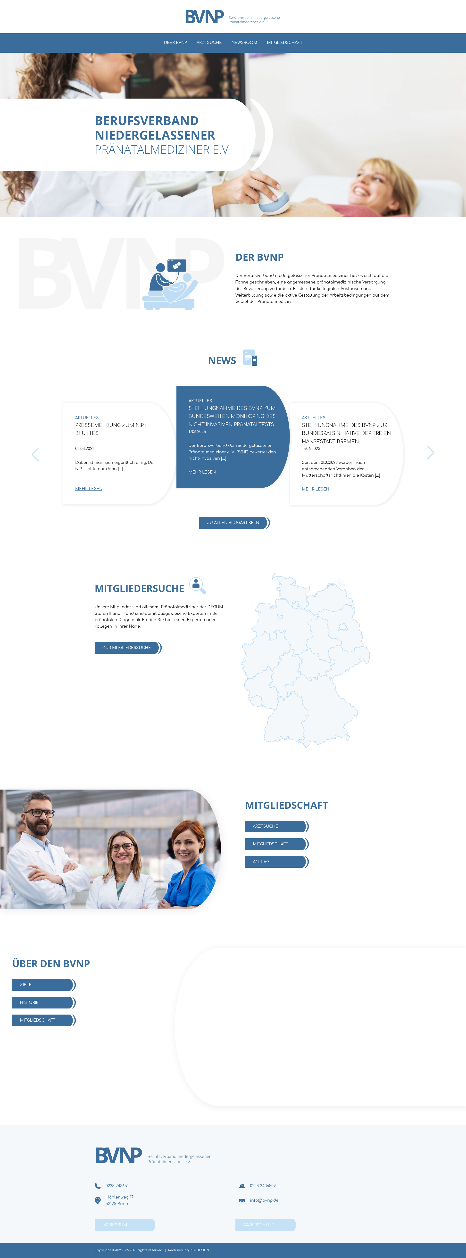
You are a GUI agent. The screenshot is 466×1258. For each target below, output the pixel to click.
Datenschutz (258, 1225)
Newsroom (244, 43)
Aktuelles (87, 418)
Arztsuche (209, 43)
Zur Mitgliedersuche (126, 648)
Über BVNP (175, 43)
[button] (10, 1247)
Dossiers (425, 418)
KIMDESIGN (200, 1250)
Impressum (114, 1225)
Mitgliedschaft (284, 43)
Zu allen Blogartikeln (233, 523)
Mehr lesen (88, 489)
